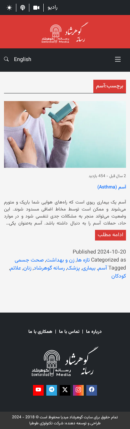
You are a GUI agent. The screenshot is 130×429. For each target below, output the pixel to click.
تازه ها (83, 260)
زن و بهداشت (60, 260)
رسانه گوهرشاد (49, 268)
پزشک (73, 268)
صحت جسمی (29, 260)
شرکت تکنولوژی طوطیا (46, 423)
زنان (27, 268)
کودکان (118, 276)
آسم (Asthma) (111, 187)
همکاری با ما (40, 332)
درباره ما (94, 332)
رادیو (52, 7)
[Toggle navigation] (118, 60)
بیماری (89, 268)
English (22, 60)
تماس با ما (69, 332)
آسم (102, 268)
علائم (15, 268)
